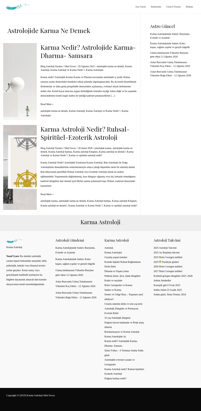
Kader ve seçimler (113, 280)
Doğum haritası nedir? (115, 378)
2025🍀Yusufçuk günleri (166, 262)
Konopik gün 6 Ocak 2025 (167, 285)
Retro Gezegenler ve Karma (118, 285)
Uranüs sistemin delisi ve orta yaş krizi (123, 304)
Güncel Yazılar (173, 6)
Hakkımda (156, 6)
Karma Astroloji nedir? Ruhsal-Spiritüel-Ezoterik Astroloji (85, 133)
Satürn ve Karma (112, 290)
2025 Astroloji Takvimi (165, 247)
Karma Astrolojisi (94, 70)
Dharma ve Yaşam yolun (116, 271)
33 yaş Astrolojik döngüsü (117, 317)
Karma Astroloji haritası (60, 151)
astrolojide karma (102, 148)
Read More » (47, 105)
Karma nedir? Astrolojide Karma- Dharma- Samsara (88, 51)
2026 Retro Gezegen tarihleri (168, 266)
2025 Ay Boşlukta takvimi (166, 252)
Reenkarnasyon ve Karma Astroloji (121, 331)
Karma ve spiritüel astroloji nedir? (85, 155)
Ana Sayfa (140, 6)
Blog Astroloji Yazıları (51, 66)
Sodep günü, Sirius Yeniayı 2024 (170, 294)
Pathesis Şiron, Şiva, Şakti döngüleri (122, 276)
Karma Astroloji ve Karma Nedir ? (67, 70)
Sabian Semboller (162, 280)
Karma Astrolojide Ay (115, 336)
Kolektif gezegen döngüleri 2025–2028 (173, 276)
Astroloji (108, 247)
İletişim (189, 6)
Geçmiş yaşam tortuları (115, 257)
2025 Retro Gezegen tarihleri (168, 257)
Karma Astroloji (77, 111)
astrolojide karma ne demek (110, 66)
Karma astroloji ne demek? (112, 151)
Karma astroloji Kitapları (85, 151)
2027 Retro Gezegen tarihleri (168, 271)
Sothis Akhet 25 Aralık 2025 (168, 290)
